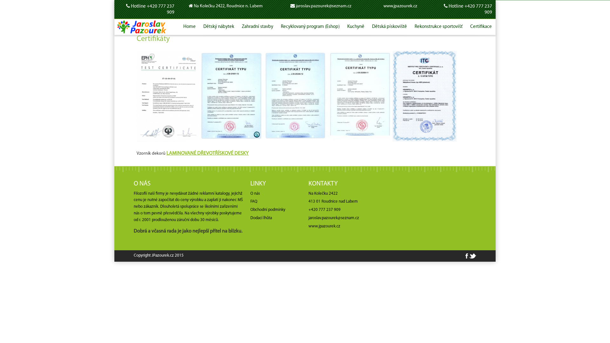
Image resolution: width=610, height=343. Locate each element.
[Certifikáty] (168, 96)
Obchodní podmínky (267, 210)
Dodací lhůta (261, 218)
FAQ (253, 201)
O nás (255, 194)
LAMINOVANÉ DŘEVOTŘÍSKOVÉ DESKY (207, 153)
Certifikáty (153, 39)
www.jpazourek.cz (400, 6)
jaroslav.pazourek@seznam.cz (323, 6)
